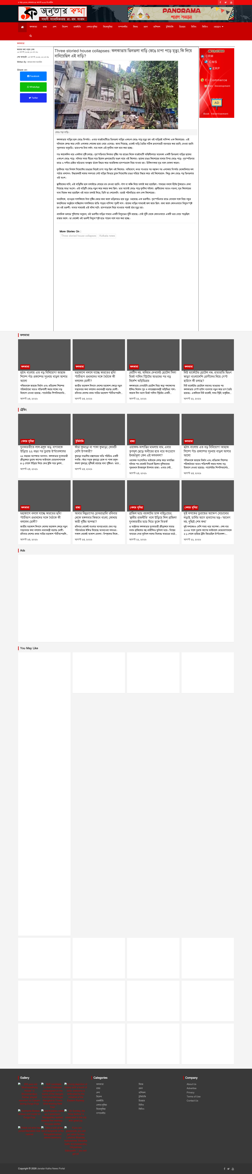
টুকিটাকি (169, 26)
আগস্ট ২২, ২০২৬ (137, 398)
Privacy (190, 1092)
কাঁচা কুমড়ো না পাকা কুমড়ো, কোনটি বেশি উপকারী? (96, 449)
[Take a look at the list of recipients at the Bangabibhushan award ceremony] (52, 1132)
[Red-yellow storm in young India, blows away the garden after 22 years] (44, 429)
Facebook (34, 76)
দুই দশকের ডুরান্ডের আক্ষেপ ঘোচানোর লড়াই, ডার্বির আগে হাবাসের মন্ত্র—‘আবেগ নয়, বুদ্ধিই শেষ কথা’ (207, 517)
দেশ (54, 26)
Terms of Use (194, 1096)
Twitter (34, 97)
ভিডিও (205, 26)
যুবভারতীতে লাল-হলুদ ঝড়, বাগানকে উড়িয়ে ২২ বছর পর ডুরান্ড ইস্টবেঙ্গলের (43, 449)
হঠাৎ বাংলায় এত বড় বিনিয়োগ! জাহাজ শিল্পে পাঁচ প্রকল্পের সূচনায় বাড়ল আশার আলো (43, 377)
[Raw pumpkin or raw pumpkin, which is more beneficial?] (98, 429)
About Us (191, 1084)
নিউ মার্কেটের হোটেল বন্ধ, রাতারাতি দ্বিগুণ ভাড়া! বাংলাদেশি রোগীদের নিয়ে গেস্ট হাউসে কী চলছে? (208, 377)
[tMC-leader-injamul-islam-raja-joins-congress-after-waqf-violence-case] (153, 429)
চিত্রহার (182, 26)
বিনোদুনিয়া (107, 26)
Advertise (191, 1088)
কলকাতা (33, 26)
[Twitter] (225, 2)
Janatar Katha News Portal (51, 1168)
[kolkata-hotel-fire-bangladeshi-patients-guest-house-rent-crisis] (207, 355)
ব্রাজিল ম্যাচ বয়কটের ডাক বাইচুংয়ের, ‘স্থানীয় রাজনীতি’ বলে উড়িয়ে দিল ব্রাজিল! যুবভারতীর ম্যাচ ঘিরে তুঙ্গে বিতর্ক (153, 517)
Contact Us (192, 1100)
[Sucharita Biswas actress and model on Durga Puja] (29, 1114)
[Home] (22, 27)
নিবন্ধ (135, 26)
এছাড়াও (217, 26)
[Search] (31, 35)
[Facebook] (220, 2)
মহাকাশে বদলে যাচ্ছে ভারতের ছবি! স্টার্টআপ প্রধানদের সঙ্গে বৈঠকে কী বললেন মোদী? (95, 377)
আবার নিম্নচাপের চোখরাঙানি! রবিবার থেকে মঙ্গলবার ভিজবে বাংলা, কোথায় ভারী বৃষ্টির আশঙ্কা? (96, 517)
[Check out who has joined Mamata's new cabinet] (29, 1131)
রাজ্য (45, 26)
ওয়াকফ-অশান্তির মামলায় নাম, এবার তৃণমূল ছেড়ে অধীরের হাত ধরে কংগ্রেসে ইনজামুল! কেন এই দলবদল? (152, 451)
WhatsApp (34, 87)
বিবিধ (193, 26)
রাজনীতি (77, 26)
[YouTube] (231, 2)
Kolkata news (107, 236)
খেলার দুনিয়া (92, 26)
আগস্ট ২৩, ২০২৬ (29, 398)
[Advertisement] (126, 285)
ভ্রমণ (146, 26)
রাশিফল (156, 26)
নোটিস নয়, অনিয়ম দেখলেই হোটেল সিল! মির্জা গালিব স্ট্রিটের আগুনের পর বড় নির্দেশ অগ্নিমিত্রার (152, 377)
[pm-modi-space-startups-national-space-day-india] (98, 355)
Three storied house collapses (78, 236)
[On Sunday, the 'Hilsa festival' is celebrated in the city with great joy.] (75, 1115)
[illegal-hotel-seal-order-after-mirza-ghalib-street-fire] (153, 355)
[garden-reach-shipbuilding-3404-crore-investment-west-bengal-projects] (44, 355)
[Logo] (52, 10)
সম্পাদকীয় (122, 26)
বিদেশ (65, 26)
